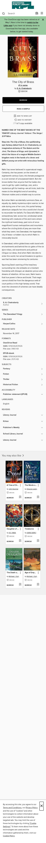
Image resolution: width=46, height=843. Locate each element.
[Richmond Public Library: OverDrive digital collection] (23, 5)
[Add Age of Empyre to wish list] (37, 584)
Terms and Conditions (12, 807)
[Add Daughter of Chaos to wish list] (20, 540)
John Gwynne (13, 489)
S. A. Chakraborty (24, 88)
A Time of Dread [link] (13, 485)
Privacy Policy (31, 807)
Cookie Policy (9, 836)
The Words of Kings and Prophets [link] (31, 485)
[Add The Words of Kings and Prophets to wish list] (37, 497)
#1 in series (23, 85)
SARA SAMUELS (32, 533)
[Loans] (37, 14)
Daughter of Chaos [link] (13, 529)
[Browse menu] (42, 13)
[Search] (3, 13)
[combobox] (18, 13)
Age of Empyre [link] (31, 573)
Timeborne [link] (29, 529)
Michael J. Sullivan (14, 576)
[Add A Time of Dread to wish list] (20, 497)
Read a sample (23, 109)
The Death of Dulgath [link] (13, 573)
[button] (23, 100)
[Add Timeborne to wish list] (37, 540)
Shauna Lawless (32, 489)
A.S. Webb (12, 533)
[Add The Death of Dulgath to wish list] (20, 584)
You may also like (12, 455)
